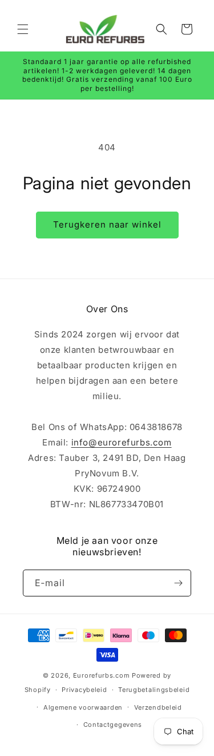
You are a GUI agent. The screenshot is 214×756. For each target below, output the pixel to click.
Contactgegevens (113, 725)
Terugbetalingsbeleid (153, 690)
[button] (22, 29)
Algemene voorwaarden (83, 707)
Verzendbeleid (158, 707)
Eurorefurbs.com (101, 675)
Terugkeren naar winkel (107, 224)
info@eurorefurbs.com (121, 442)
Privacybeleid (84, 690)
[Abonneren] (178, 583)
